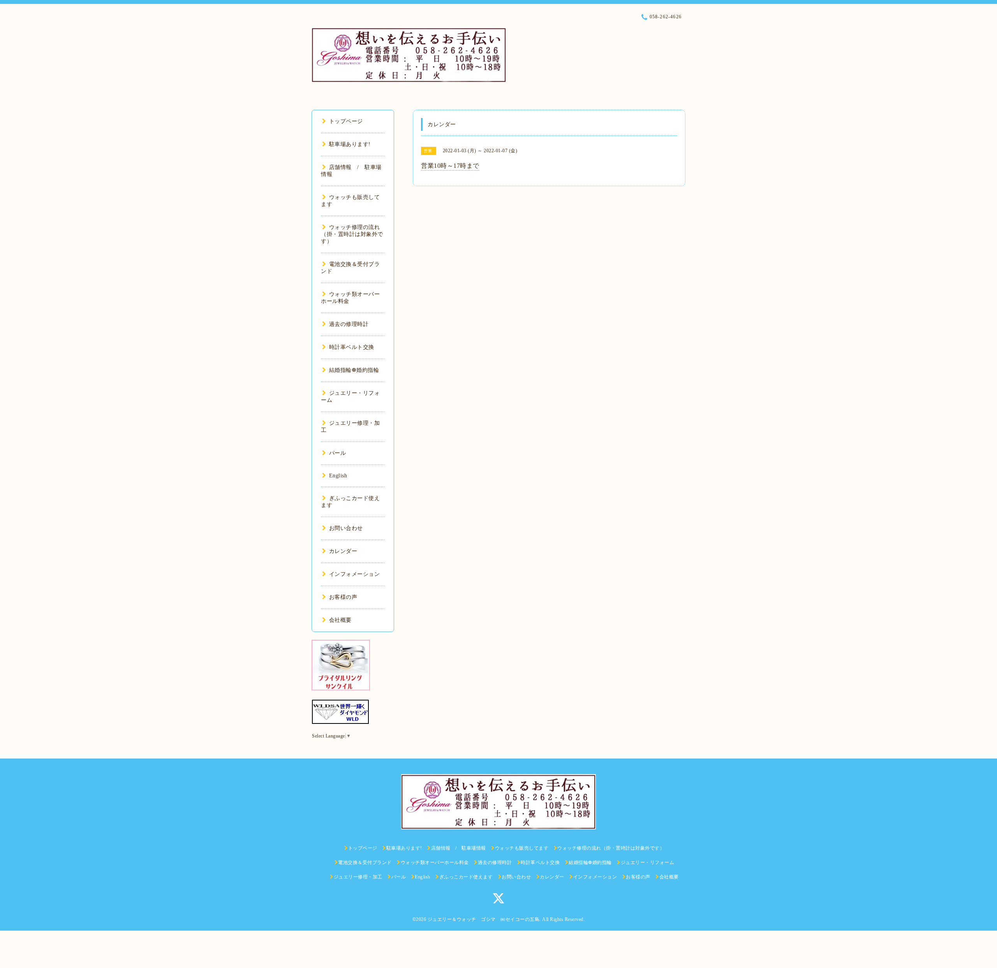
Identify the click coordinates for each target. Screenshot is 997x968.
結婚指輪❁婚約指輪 (354, 370)
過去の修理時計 (348, 324)
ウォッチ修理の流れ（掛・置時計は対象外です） (352, 234)
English (338, 476)
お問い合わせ (346, 528)
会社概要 (340, 620)
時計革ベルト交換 (351, 347)
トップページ (346, 121)
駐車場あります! (350, 144)
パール (337, 453)
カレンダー (343, 551)
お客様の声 (343, 597)
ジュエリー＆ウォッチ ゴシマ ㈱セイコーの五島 (484, 919)
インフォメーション (354, 574)
